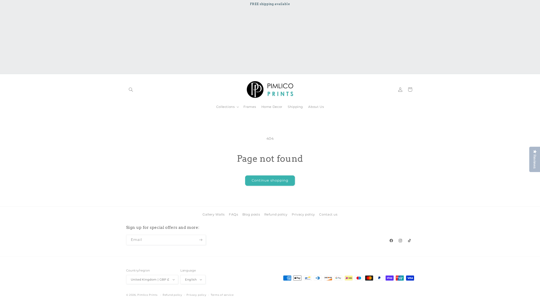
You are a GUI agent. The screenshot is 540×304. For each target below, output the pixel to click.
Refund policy (276, 214)
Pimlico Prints (147, 294)
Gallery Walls (213, 214)
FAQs (233, 214)
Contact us (328, 214)
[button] (131, 89)
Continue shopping (270, 180)
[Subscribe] (200, 240)
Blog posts (251, 214)
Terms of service (222, 294)
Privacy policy (303, 214)
